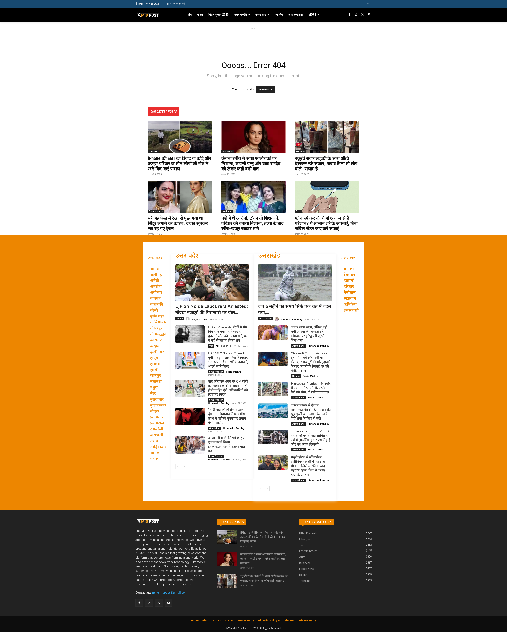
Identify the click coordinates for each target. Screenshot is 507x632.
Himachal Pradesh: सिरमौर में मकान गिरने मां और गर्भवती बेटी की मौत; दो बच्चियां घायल (311, 388)
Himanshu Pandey (219, 403)
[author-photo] (188, 319)
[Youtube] (369, 14)
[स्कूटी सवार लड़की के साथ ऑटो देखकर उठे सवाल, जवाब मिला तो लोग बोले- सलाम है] (327, 137)
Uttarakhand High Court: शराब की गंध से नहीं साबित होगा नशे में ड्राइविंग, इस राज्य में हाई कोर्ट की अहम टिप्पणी (311, 438)
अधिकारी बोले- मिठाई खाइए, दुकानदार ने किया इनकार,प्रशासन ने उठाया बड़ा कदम (226, 444)
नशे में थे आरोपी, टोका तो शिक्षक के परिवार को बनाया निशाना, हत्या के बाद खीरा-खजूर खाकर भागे (252, 223)
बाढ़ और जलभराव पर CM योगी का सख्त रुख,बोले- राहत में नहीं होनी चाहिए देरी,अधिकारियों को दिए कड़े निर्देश (228, 388)
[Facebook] (349, 14)
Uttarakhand (265, 318)
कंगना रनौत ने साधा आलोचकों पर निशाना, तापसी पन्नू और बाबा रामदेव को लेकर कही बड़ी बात (250, 164)
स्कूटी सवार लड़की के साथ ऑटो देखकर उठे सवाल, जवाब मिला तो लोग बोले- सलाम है (326, 164)
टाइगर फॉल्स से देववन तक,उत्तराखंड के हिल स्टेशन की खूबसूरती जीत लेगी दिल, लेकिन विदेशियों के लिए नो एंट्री (311, 412)
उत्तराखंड (269, 256)
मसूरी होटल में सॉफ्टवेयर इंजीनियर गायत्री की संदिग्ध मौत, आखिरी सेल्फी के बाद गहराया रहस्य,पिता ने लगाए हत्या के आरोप (308, 466)
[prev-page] (177, 466)
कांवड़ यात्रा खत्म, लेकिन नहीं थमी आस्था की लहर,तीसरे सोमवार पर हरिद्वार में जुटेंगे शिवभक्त (309, 334)
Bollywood (228, 151)
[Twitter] (362, 14)
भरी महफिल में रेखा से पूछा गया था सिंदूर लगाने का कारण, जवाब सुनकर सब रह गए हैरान (178, 223)
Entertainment (156, 211)
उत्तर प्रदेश (187, 256)
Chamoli (296, 376)
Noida (180, 318)
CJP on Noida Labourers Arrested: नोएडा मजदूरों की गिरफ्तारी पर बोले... (211, 310)
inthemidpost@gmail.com (170, 592)
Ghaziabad (214, 428)
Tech (298, 211)
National (153, 151)
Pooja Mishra (199, 319)
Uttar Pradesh (216, 371)
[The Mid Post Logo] (156, 15)
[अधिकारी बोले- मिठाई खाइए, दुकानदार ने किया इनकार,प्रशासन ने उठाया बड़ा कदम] (190, 445)
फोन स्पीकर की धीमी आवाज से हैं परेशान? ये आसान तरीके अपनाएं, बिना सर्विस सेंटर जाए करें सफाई (326, 223)
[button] (368, 4)
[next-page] (184, 466)
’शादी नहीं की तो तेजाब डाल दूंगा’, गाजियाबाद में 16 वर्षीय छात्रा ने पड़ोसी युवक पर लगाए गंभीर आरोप (227, 416)
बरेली (211, 345)
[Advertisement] (253, 39)
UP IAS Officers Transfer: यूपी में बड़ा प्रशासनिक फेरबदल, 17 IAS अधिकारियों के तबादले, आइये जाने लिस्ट (228, 360)
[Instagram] (356, 14)
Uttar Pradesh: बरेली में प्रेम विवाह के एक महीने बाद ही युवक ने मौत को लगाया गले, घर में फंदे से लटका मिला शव (228, 334)
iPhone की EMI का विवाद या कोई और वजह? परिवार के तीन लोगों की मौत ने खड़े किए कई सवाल (179, 164)
